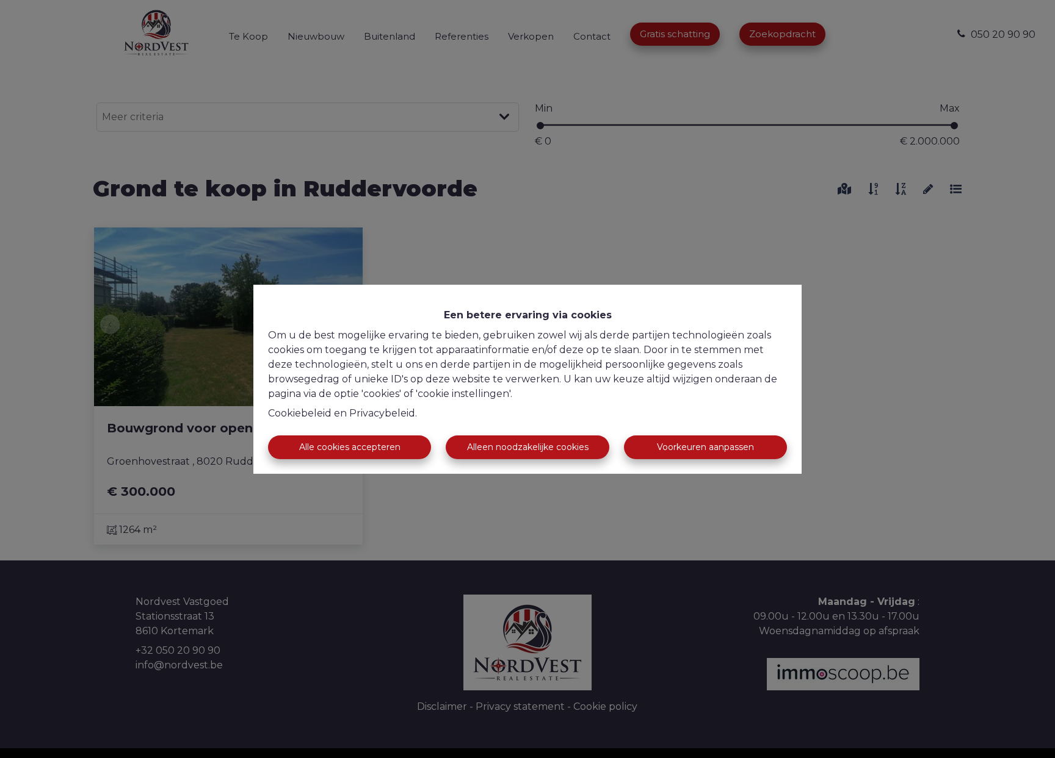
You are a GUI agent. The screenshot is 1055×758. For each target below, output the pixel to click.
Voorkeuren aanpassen (705, 447)
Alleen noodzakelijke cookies (528, 447)
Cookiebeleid (300, 413)
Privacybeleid (382, 413)
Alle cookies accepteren (350, 447)
